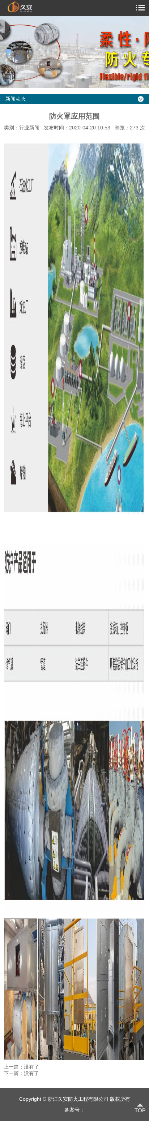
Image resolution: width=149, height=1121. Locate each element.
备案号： (74, 1110)
